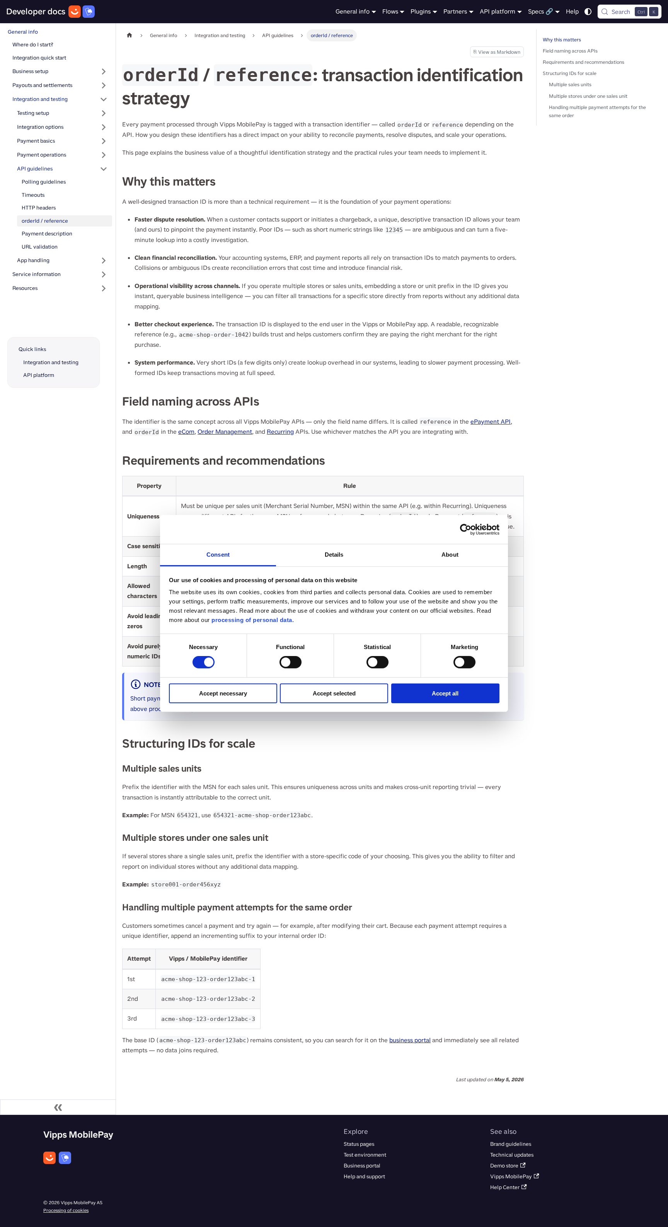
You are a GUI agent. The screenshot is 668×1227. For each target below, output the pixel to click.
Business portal (362, 1165)
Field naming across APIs (570, 51)
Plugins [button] (421, 11)
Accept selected (334, 693)
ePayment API (490, 422)
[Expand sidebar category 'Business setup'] (103, 71)
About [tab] (449, 554)
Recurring (280, 432)
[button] (62, 113)
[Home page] (129, 35)
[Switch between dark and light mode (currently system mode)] (588, 11)
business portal (410, 1040)
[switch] (290, 662)
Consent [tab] (218, 554)
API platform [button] (497, 11)
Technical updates (511, 1155)
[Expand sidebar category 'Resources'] (103, 288)
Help (572, 11)
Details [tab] (334, 554)
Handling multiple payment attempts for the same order (597, 111)
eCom (186, 432)
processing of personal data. (252, 620)
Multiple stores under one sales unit (588, 96)
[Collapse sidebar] (58, 1107)
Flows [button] (390, 11)
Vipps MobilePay (511, 1176)
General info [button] (353, 11)
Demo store (504, 1165)
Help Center (505, 1187)
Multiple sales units (570, 84)
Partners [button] (455, 11)
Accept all (445, 693)
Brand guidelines (510, 1144)
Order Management (225, 432)
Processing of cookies (66, 1210)
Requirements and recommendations (583, 62)
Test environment (365, 1155)
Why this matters (562, 39)
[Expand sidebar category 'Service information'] (103, 274)
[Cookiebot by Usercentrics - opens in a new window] (465, 529)
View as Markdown (496, 52)
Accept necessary (223, 693)
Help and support (364, 1176)
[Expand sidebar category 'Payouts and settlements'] (103, 85)
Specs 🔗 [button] (540, 11)
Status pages (359, 1144)
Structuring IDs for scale (569, 73)
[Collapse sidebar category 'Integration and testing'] (103, 99)
